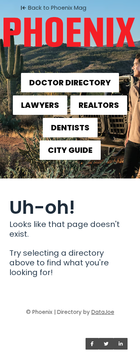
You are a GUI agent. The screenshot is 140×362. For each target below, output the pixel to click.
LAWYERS (40, 105)
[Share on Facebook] (92, 344)
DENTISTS (70, 127)
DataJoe (102, 312)
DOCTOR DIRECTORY (70, 82)
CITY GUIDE (70, 150)
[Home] (70, 29)
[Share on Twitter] (106, 344)
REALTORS (99, 105)
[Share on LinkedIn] (121, 344)
